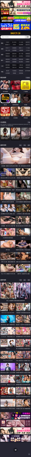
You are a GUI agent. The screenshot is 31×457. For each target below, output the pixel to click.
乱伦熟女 (21, 56)
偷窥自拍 (8, 59)
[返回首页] (29, 454)
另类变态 (28, 56)
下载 (29, 122)
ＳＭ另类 (28, 50)
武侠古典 (28, 65)
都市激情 (8, 65)
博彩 (2, 43)
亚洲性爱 (8, 53)
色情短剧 (21, 73)
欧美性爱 (28, 53)
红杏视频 (8, 73)
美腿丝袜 (8, 61)
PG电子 (7, 42)
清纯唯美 (14, 61)
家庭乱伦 (14, 65)
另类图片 (28, 61)
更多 (29, 145)
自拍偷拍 (14, 48)
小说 (2, 66)
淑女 (25, 280)
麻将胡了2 (7, 44)
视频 (2, 49)
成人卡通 (21, 53)
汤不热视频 (27, 70)
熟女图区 (21, 61)
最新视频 (3, 145)
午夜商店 (14, 70)
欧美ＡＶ (21, 48)
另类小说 (14, 67)
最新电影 (3, 280)
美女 (20, 145)
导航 (2, 72)
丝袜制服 (14, 50)
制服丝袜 (8, 56)
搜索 (28, 37)
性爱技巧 (28, 67)
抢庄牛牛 (28, 44)
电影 (2, 54)
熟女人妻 (8, 50)
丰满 (20, 280)
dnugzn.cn (15, 33)
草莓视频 (21, 70)
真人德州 (14, 42)
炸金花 (14, 44)
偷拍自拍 (14, 53)
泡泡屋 (14, 73)
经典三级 (14, 56)
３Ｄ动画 (28, 48)
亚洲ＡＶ (8, 48)
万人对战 (21, 42)
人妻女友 (21, 65)
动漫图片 (28, 59)
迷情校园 (8, 67)
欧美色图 (21, 59)
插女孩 (7, 70)
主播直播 (21, 50)
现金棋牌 (21, 44)
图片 (2, 60)
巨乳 (25, 145)
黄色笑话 (21, 67)
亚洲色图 (14, 59)
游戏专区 (28, 42)
